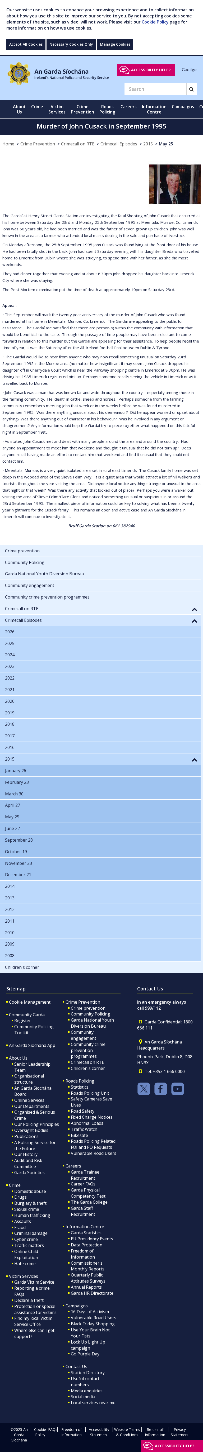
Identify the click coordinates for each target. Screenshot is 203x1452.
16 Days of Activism (90, 1312)
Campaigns (77, 1306)
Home (8, 144)
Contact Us (76, 1366)
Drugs (20, 1197)
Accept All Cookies (26, 44)
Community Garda (27, 1015)
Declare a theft (29, 1300)
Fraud (20, 1227)
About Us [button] (19, 109)
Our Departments (31, 1106)
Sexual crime (26, 1209)
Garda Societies (29, 1172)
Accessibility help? (151, 69)
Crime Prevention (37, 144)
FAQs (52, 1429)
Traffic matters (29, 1245)
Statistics (80, 1087)
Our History (26, 1154)
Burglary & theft (30, 1203)
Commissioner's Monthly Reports (87, 1266)
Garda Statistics (86, 1233)
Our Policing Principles (36, 1124)
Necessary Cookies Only (71, 44)
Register (22, 1020)
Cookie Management (29, 1002)
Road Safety (82, 1111)
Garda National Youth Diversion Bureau (92, 1023)
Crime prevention (88, 1008)
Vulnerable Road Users (93, 1153)
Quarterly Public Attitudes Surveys (88, 1278)
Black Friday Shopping (93, 1324)
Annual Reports (86, 1287)
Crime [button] (37, 107)
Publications (26, 1136)
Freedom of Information (83, 1254)
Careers (73, 1166)
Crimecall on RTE (77, 144)
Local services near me (93, 1403)
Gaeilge (189, 70)
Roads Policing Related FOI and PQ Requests (93, 1144)
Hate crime (25, 1263)
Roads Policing (80, 1081)
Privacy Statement (180, 1432)
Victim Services (23, 1276)
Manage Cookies (115, 44)
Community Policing (90, 1014)
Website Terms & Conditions (127, 1432)
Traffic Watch (84, 1129)
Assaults (22, 1221)
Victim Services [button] (57, 109)
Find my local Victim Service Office (33, 1321)
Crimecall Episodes (118, 144)
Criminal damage (31, 1233)
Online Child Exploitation (26, 1254)
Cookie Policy (155, 22)
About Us (18, 1058)
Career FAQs (83, 1184)
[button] (194, 609)
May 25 (166, 144)
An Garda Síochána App (32, 1045)
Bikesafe (79, 1135)
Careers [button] (129, 107)
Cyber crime (26, 1239)
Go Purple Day (85, 1354)
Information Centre (85, 1227)
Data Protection (86, 1245)
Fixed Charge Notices (92, 1117)
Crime (15, 1185)
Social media (83, 1396)
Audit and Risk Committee (28, 1163)
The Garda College (89, 1202)
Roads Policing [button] (107, 109)
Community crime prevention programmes (88, 1050)
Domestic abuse (30, 1191)
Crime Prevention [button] (82, 109)
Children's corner (88, 1068)
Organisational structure (29, 1079)
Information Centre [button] (154, 109)
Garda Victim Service (34, 1282)
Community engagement (83, 1035)
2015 (148, 144)
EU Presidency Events (92, 1239)
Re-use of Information (155, 1432)
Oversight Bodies (31, 1130)
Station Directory (88, 1372)
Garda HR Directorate (92, 1293)
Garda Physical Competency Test (88, 1193)
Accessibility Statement (99, 1432)
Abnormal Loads (87, 1123)
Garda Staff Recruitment (83, 1211)
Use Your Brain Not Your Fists (90, 1333)
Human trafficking (32, 1215)
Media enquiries (87, 1391)
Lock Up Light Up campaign (88, 1345)
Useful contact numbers (85, 1382)
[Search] (191, 89)
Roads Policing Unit (90, 1093)
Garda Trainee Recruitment (85, 1175)
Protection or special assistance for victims (35, 1309)
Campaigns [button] (183, 107)
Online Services (29, 1100)
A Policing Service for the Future (35, 1145)
